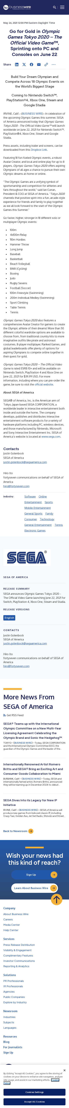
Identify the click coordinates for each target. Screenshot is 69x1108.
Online (43, 496)
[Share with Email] (39, 64)
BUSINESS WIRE (32, 113)
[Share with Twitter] (24, 64)
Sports (49, 502)
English (9, 617)
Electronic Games (35, 530)
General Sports (33, 513)
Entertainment (33, 502)
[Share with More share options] (53, 64)
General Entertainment (38, 525)
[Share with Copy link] (46, 64)
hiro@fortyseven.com (16, 486)
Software (30, 496)
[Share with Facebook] (31, 64)
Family (49, 513)
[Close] (65, 1070)
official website (44, 384)
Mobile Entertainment (37, 508)
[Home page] (17, 7)
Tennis (59, 525)
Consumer (30, 519)
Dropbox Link (39, 149)
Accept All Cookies (34, 1101)
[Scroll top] (56, 899)
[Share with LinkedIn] (16, 64)
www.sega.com (51, 436)
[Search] (54, 7)
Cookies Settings (34, 1092)
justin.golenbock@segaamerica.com (25, 462)
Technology (47, 519)
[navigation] (62, 7)
